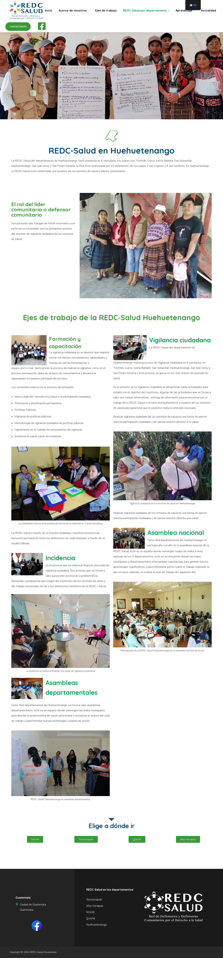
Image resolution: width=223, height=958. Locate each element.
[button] (18, 26)
